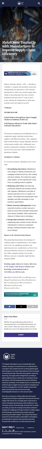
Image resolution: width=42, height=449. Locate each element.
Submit (21, 335)
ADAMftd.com (9, 272)
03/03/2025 (15, 59)
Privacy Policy (20, 428)
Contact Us (30, 428)
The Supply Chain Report (15, 266)
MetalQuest (32, 84)
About (4, 428)
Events (11, 428)
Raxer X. (6, 59)
